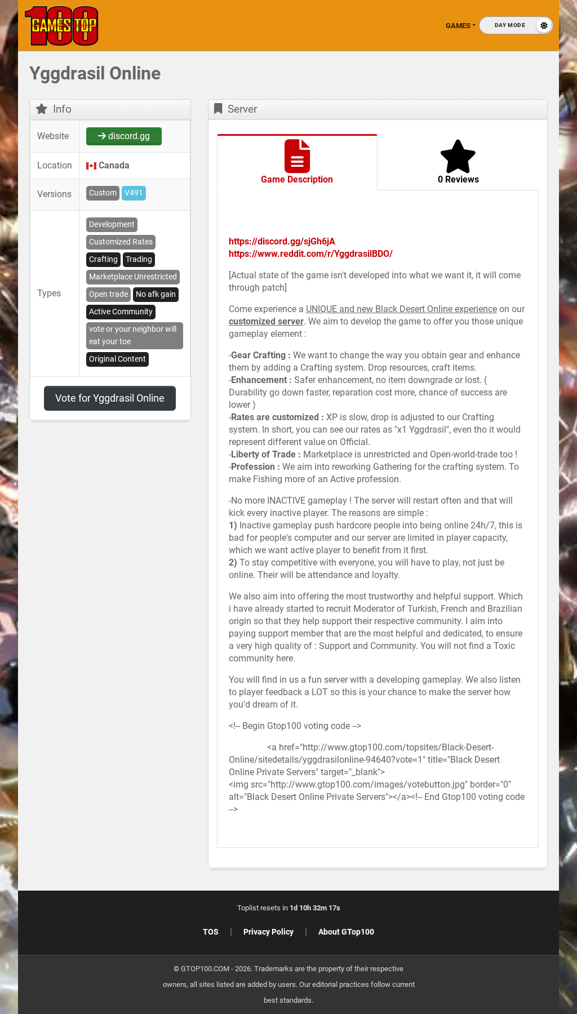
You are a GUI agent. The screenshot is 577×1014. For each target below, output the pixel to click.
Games (458, 25)
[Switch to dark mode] (516, 25)
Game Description (297, 179)
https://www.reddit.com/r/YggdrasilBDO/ (311, 253)
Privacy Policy (268, 931)
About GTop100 (346, 931)
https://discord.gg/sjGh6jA (282, 241)
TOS (211, 931)
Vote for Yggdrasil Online (110, 398)
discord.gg (128, 136)
